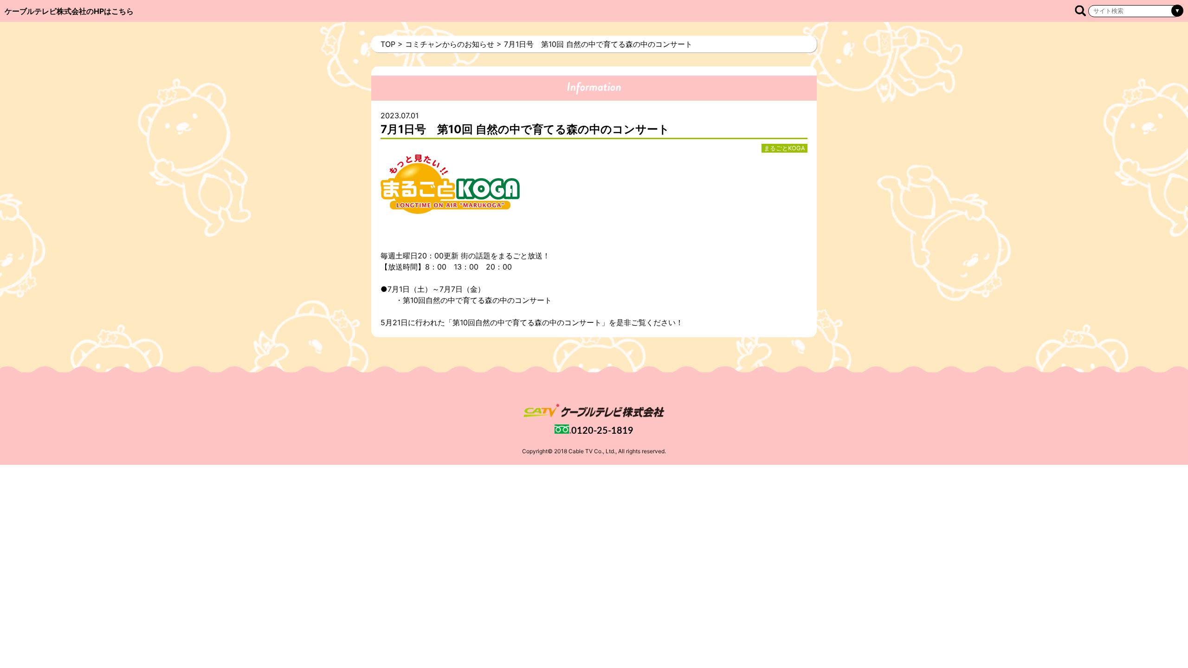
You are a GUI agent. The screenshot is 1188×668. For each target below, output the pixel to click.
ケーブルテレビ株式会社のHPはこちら (69, 11)
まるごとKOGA (784, 148)
